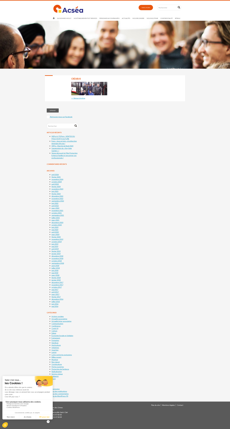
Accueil (54, 18)
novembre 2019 (57, 239)
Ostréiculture (57, 364)
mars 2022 (55, 208)
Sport (54, 379)
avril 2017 (55, 292)
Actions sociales (58, 316)
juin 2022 (55, 203)
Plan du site (155, 405)
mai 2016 (55, 306)
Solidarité (55, 376)
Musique (55, 360)
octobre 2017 (57, 287)
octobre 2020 (57, 225)
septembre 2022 (58, 201)
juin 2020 (55, 227)
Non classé (56, 362)
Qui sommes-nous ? (64, 18)
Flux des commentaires (60, 394)
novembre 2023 (57, 189)
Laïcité (54, 352)
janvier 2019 (56, 254)
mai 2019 (55, 246)
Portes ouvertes (58, 367)
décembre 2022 (57, 196)
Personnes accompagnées (109, 18)
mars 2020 (55, 234)
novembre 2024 (57, 179)
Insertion (55, 350)
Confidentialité (166, 18)
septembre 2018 (58, 263)
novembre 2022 (57, 198)
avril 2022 (55, 206)
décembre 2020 (57, 222)
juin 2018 (55, 270)
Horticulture (56, 345)
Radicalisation (57, 372)
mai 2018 (55, 273)
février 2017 (56, 297)
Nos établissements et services (85, 18)
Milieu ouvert (56, 357)
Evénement (56, 338)
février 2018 (56, 278)
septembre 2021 (58, 215)
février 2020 (56, 237)
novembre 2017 (57, 285)
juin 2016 (55, 304)
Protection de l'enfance (60, 369)
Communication (57, 324)
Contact (180, 405)
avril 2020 (55, 232)
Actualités (126, 18)
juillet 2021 (56, 218)
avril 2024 (55, 184)
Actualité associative (59, 319)
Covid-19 (55, 328)
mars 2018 (55, 275)
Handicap (55, 343)
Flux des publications (59, 391)
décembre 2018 (57, 256)
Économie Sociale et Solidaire (62, 336)
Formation (55, 340)
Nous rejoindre (138, 18)
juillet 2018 (56, 268)
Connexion (56, 389)
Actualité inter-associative (61, 321)
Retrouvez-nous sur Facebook (61, 117)
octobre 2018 (57, 261)
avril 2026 (55, 175)
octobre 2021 (57, 213)
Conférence (56, 326)
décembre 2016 (57, 299)
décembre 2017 (57, 282)
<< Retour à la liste (78, 98)
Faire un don (146, 7)
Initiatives (55, 348)
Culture (54, 331)
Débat (54, 333)
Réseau (177, 18)
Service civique (57, 374)
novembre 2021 (57, 210)
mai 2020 (55, 230)
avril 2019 (55, 249)
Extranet (53, 110)
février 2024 (56, 187)
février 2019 (56, 251)
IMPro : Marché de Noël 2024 (62, 146)
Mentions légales (168, 405)
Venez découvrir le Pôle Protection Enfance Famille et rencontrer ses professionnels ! (65, 155)
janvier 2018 (56, 280)
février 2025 (56, 177)
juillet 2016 (56, 302)
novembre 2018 (57, 258)
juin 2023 (55, 191)
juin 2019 (55, 244)
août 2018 (55, 266)
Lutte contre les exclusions (62, 355)
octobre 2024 (57, 182)
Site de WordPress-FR (60, 396)
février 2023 (56, 194)
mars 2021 (55, 220)
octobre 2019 (57, 242)
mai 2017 (55, 290)
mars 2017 (55, 294)
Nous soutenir (152, 18)
